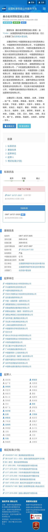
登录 (32, 2)
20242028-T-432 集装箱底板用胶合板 (19, 455)
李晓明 (7, 387)
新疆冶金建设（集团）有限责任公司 (19, 311)
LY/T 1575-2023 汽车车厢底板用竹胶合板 (21, 469)
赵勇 (7, 414)
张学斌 (7, 411)
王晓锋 (34, 414)
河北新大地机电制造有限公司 (16, 322)
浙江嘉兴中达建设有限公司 (15, 346)
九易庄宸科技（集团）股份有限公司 (19, 356)
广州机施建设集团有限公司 (15, 349)
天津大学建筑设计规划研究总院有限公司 (20, 294)
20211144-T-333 (27, 250)
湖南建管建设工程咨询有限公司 (17, 304)
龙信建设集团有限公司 (14, 297)
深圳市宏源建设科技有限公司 (16, 363)
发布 (11, 178)
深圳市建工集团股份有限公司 (16, 318)
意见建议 (25, 126)
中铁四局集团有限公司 (14, 342)
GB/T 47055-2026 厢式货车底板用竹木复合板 (23, 483)
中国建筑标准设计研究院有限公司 (18, 284)
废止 (38, 178)
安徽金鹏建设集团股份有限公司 (17, 308)
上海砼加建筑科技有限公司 (15, 325)
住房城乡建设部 (20, 36)
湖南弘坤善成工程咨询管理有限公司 (19, 315)
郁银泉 (34, 380)
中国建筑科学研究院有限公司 (16, 329)
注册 (42, 2)
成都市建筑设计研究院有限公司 (17, 360)
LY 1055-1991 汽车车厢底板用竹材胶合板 (21, 466)
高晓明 (7, 425)
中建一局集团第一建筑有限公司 (17, 301)
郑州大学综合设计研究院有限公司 (18, 335)
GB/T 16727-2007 (15, 195)
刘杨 (7, 438)
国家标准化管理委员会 (34, 507)
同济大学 (8, 332)
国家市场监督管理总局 (34, 505)
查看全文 (10, 126)
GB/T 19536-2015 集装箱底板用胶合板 (20, 479)
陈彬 (33, 404)
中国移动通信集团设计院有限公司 (18, 367)
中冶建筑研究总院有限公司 (15, 287)
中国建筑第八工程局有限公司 (16, 353)
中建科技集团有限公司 (14, 291)
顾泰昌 (7, 418)
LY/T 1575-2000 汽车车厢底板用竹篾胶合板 (22, 476)
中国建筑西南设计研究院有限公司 (18, 339)
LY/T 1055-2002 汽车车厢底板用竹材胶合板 (22, 472)
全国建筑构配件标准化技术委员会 (32, 263)
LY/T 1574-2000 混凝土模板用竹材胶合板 (21, 493)
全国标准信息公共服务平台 (22, 8)
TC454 (6, 33)
